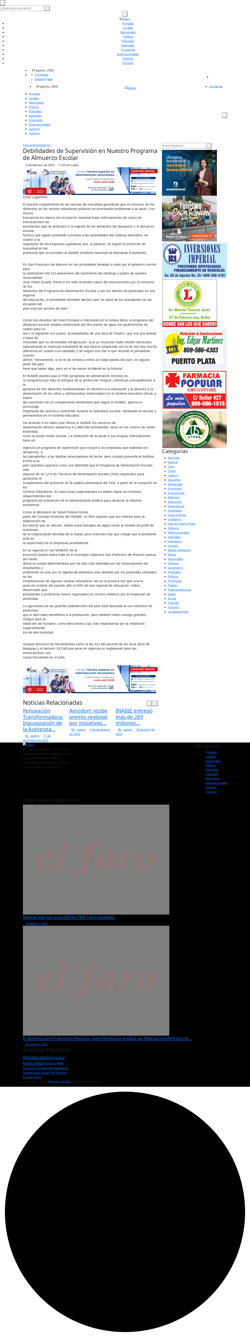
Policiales (128, 41)
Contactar (41, 75)
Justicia (28, 1077)
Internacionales (128, 54)
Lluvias (45, 1073)
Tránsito (173, 603)
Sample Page (44, 79)
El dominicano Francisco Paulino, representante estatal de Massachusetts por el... (107, 1038)
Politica (128, 37)
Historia (173, 528)
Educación (30, 145)
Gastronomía (177, 515)
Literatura (175, 541)
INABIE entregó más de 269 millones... (134, 716)
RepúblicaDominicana (44, 1057)
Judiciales (128, 45)
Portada (128, 23)
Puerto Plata (33, 1063)
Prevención (45, 1068)
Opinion (128, 59)
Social (172, 599)
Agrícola (173, 458)
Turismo (128, 63)
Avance (173, 462)
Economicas (176, 493)
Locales (128, 28)
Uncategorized (178, 612)
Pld (53, 1073)
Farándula (175, 511)
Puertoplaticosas (179, 590)
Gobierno (43, 145)
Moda (172, 555)
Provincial (174, 581)
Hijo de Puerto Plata (181, 524)
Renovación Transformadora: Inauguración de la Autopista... (43, 719)
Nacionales (128, 32)
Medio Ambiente (179, 550)
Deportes (174, 480)
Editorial (173, 497)
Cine (171, 467)
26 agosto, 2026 (36, 924)
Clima (172, 471)
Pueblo (173, 585)
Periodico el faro (59, 1082)
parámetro (175, 568)
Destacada (175, 484)
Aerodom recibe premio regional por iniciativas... (88, 716)
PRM (60, 1063)
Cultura (173, 475)
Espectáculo (176, 506)
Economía (128, 50)
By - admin (32, 736)
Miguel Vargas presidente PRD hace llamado (69, 917)
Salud (172, 594)
